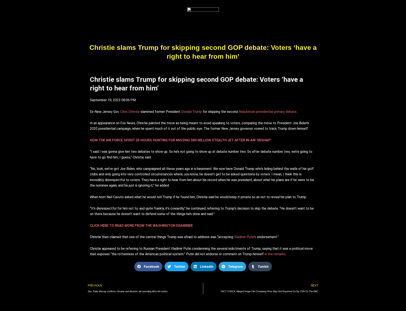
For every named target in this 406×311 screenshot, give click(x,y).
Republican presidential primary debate (267, 112)
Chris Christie (130, 112)
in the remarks (275, 254)
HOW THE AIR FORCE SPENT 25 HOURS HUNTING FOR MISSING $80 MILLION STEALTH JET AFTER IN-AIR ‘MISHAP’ (180, 140)
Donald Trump (191, 112)
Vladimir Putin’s (245, 237)
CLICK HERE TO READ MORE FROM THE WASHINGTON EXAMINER (141, 226)
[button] (148, 266)
